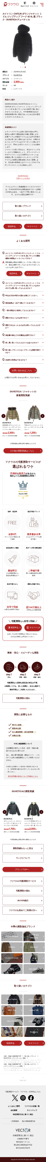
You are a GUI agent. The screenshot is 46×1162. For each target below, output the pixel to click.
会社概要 (14, 1110)
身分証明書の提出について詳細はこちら (23, 776)
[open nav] (42, 4)
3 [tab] (25, 67)
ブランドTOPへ (22, 869)
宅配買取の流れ (23, 698)
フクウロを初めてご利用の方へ (23, 910)
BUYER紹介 (23, 900)
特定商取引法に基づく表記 (23, 1114)
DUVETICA (18, 75)
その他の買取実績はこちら (22, 451)
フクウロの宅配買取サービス (23, 881)
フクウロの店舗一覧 (32, 1106)
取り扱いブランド (23, 206)
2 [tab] (23, 67)
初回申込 (12, 226)
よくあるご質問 (14, 1106)
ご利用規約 (15, 1121)
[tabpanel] (23, 44)
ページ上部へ (23, 1079)
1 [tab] (20, 67)
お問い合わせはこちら (22, 370)
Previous (3, 416)
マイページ (32, 226)
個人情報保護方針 (28, 1121)
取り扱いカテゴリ (23, 216)
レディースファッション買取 (13, 1066)
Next (42, 416)
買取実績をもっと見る (23, 848)
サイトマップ (32, 1110)
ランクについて (23, 858)
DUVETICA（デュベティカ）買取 (15, 1058)
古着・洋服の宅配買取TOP (12, 1056)
